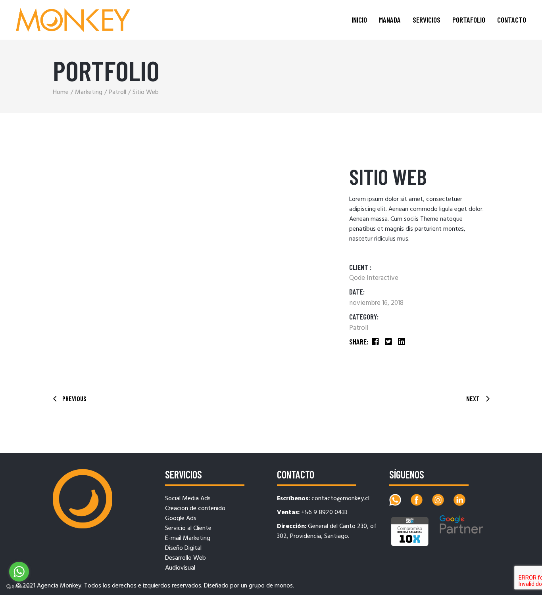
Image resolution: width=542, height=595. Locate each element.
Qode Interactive (373, 278)
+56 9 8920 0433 (324, 512)
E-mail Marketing (187, 538)
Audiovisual (180, 568)
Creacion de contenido (195, 508)
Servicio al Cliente (188, 528)
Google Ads (180, 518)
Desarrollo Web (185, 558)
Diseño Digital (183, 548)
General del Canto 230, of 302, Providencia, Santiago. (327, 531)
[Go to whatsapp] (19, 572)
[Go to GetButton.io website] (19, 586)
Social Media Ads (188, 499)
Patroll (358, 328)
